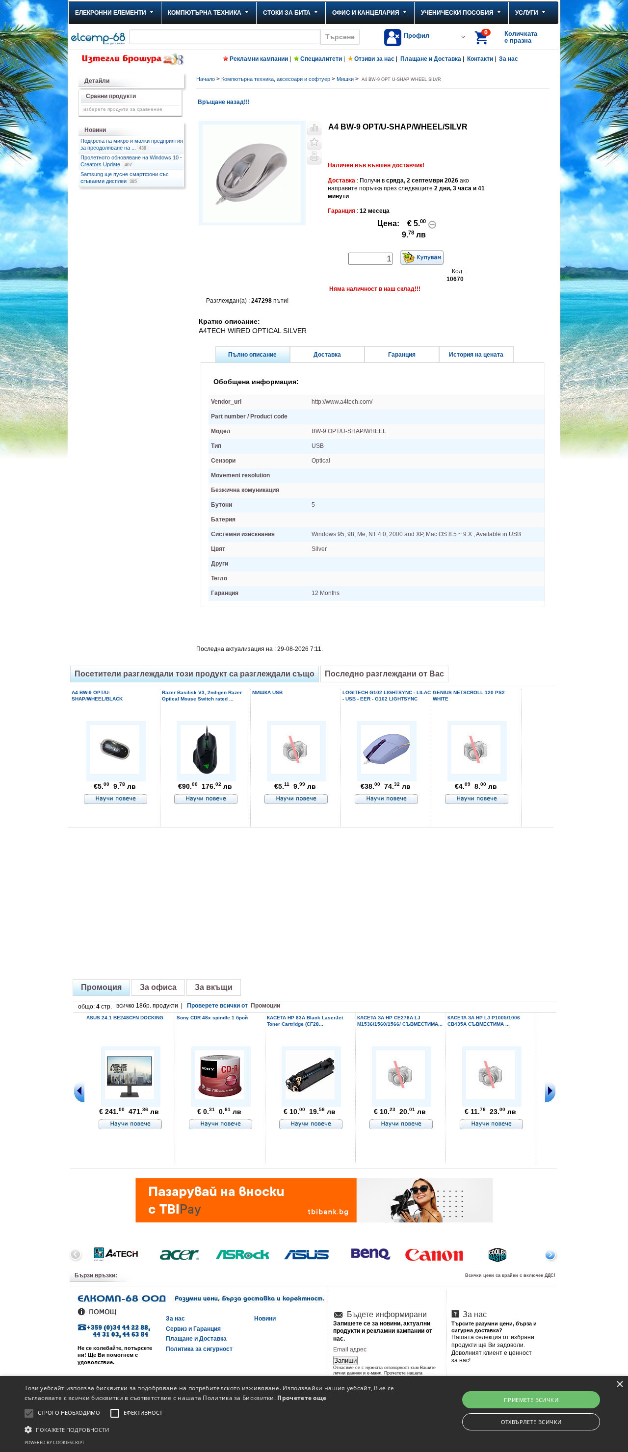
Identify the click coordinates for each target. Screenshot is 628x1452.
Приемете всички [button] (531, 1399)
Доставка (327, 354)
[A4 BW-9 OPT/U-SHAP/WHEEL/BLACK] (114, 772)
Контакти (480, 58)
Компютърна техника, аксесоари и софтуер (275, 79)
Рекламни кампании (258, 58)
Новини (265, 1318)
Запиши (345, 1360)
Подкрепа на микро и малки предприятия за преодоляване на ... (131, 144)
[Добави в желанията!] (314, 142)
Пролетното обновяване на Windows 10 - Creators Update (131, 161)
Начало (205, 79)
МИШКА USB (267, 692)
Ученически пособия (457, 12)
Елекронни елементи (110, 12)
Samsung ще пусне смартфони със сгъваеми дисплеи (124, 177)
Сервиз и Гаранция (193, 1328)
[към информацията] (116, 799)
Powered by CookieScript (54, 1442)
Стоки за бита (287, 12)
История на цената (476, 354)
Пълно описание (252, 354)
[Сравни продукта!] (314, 128)
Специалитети (321, 58)
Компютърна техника (204, 12)
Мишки (345, 79)
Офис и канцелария (365, 12)
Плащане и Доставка (431, 58)
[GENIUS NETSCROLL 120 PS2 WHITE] (475, 771)
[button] (213, 1429)
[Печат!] (314, 157)
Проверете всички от (233, 1005)
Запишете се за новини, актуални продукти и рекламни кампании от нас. (382, 1331)
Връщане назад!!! (223, 102)
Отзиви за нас (374, 58)
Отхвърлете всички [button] (531, 1422)
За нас (508, 58)
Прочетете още (301, 1398)
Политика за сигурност (199, 1349)
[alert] (314, 1414)
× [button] (619, 1384)
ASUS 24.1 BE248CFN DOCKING (124, 1017)
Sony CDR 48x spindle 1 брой (212, 1017)
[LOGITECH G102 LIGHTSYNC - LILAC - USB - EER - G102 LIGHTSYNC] (385, 772)
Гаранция (402, 354)
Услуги (526, 12)
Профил (416, 35)
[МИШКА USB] (295, 771)
